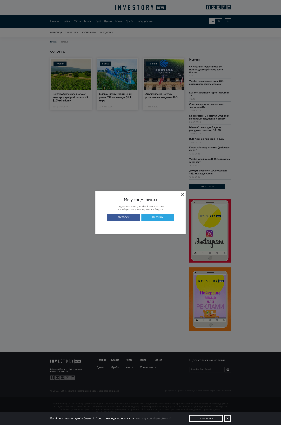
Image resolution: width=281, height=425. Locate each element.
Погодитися (206, 419)
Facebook (123, 217)
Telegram (157, 217)
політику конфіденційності (153, 418)
